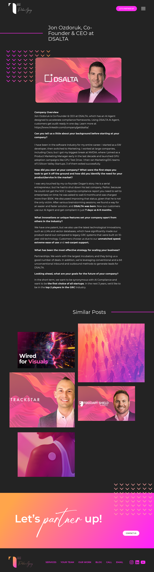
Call (109, 562)
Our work (84, 562)
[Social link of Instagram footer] (131, 562)
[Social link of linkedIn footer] (137, 562)
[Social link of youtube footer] (143, 562)
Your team (67, 562)
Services (51, 562)
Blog (99, 562)
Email (119, 562)
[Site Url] (20, 8)
